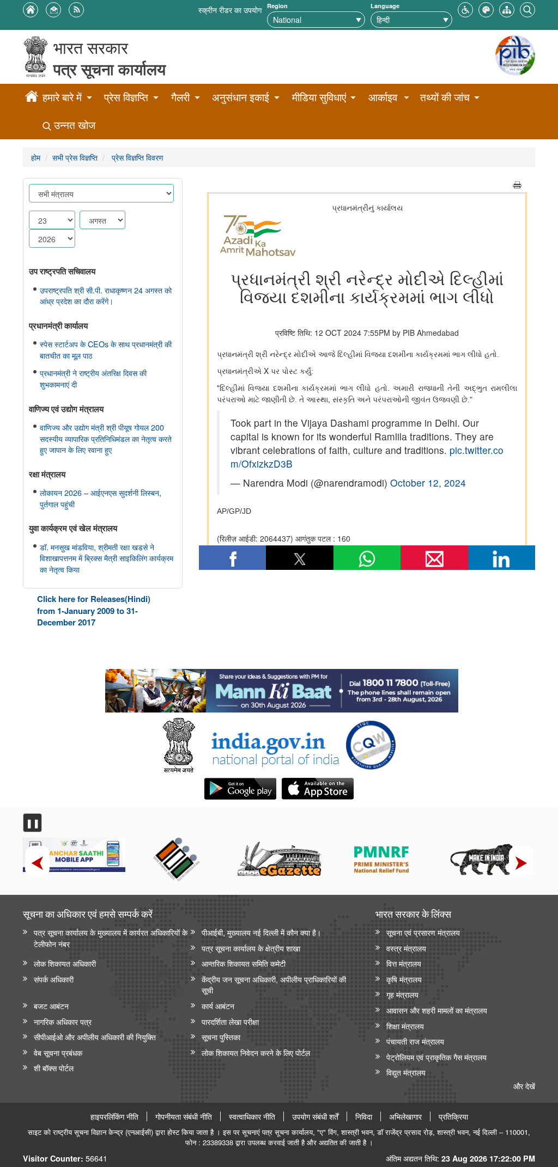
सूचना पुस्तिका (221, 1036)
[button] (465, 8)
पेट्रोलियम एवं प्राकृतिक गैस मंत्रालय (436, 1056)
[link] (281, 688)
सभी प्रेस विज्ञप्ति (75, 157)
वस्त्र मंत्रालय (406, 948)
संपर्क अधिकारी (54, 979)
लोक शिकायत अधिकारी (65, 963)
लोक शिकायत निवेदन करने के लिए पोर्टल (256, 1052)
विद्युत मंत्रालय (406, 1072)
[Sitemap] (506, 8)
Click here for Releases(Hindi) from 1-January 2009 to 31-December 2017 (93, 610)
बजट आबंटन (51, 1005)
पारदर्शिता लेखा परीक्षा (230, 1021)
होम (35, 157)
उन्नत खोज (73, 125)
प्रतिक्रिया (453, 1116)
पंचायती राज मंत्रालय (415, 1041)
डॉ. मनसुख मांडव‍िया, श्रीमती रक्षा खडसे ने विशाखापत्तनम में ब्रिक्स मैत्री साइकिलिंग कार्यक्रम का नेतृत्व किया (106, 558)
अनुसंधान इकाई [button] (240, 97)
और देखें (524, 1085)
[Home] (31, 98)
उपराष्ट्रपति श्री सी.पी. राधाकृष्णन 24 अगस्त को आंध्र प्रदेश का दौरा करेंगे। (106, 296)
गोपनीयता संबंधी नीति (183, 1116)
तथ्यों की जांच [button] (445, 97)
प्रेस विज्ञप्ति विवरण (136, 157)
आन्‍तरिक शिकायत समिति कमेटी (244, 963)
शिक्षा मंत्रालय (405, 1025)
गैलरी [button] (180, 97)
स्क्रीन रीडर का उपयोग (230, 9)
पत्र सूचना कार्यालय (109, 69)
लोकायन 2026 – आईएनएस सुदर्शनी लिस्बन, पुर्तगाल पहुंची (100, 498)
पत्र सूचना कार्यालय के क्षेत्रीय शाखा (251, 948)
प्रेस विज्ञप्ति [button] (126, 97)
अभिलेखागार (405, 1116)
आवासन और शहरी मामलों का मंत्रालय (436, 1010)
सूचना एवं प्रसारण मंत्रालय (423, 932)
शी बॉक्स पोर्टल (54, 1067)
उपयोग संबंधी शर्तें (315, 1116)
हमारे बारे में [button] (62, 97)
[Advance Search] (527, 8)
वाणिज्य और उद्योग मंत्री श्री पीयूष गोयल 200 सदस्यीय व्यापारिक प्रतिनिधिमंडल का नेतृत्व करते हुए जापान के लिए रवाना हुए (106, 438)
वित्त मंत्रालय (403, 963)
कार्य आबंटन (218, 1005)
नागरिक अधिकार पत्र (63, 1021)
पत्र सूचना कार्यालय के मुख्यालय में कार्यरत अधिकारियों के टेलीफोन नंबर (110, 937)
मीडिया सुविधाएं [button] (319, 97)
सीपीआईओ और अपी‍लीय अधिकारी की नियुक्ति (95, 1036)
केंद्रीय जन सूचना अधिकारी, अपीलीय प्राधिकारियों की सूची (274, 984)
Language (385, 5)
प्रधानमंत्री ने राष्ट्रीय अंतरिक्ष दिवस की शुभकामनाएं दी (93, 378)
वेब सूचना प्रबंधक (58, 1052)
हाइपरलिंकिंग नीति (114, 1116)
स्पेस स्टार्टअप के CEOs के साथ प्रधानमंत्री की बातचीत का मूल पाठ (106, 350)
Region (277, 5)
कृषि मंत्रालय (404, 979)
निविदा (363, 1116)
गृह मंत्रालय (402, 994)
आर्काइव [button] (382, 97)
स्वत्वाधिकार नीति (252, 1116)
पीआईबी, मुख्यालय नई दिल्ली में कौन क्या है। (261, 932)
